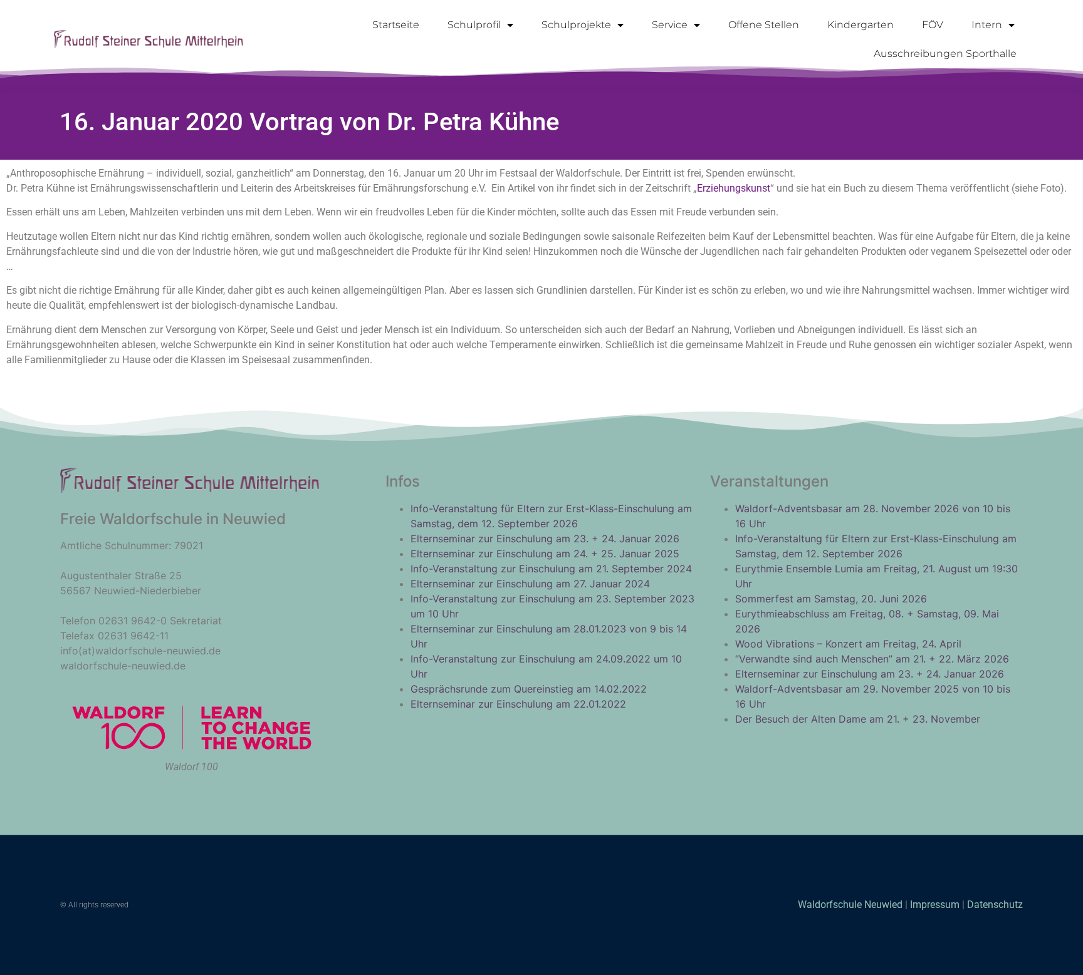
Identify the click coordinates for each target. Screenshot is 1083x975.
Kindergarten (860, 25)
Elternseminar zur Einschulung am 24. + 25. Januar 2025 (545, 553)
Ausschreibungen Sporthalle (945, 53)
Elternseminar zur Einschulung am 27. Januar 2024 (530, 583)
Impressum (935, 905)
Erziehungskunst (733, 188)
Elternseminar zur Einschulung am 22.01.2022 (518, 704)
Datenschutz (995, 905)
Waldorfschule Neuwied (851, 905)
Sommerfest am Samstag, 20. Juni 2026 (831, 598)
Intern (986, 25)
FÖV (932, 25)
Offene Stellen (763, 25)
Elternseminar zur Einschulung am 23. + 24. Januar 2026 (545, 538)
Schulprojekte (576, 25)
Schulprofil (474, 25)
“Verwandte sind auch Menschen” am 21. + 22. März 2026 (872, 659)
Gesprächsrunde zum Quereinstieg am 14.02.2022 (529, 689)
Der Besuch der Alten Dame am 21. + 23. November (857, 719)
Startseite (395, 25)
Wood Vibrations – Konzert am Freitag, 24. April (848, 643)
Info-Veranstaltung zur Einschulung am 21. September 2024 (551, 568)
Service (670, 25)
